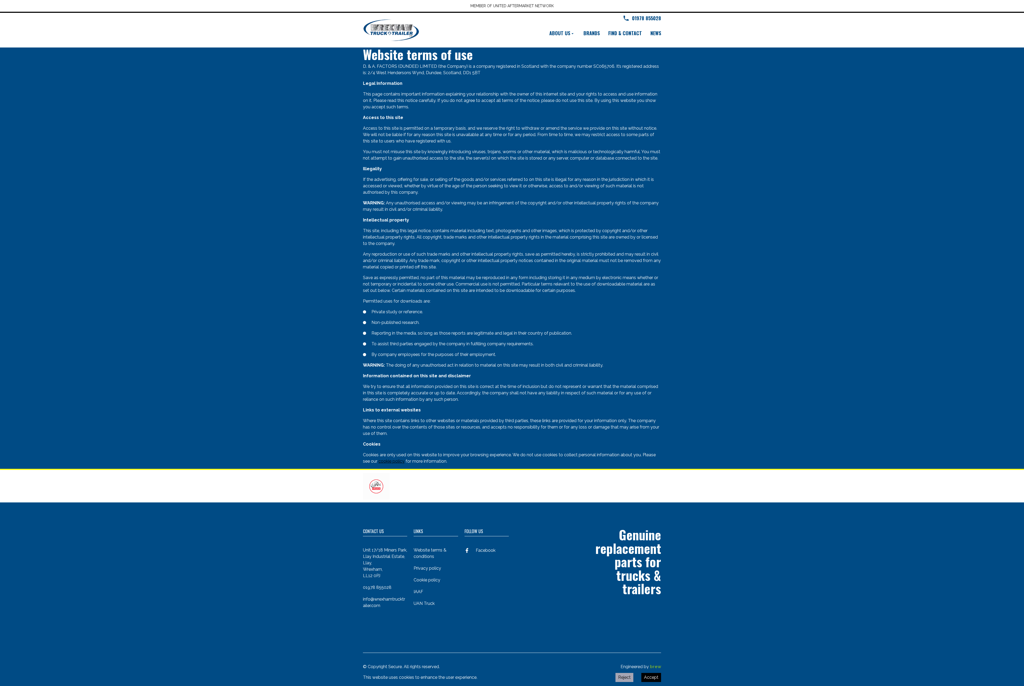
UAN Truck (424, 603)
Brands (591, 33)
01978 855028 (377, 587)
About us (559, 33)
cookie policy (391, 461)
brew (655, 666)
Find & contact (625, 33)
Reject (624, 677)
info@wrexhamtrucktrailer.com (384, 602)
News (655, 33)
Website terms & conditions (430, 553)
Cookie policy (427, 579)
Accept (651, 677)
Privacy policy (427, 568)
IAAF (418, 591)
